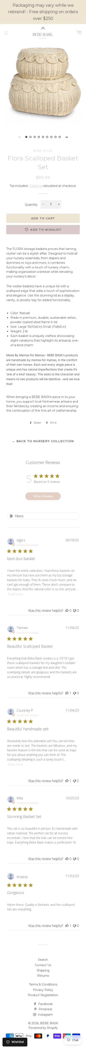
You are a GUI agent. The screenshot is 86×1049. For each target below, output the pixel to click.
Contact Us (43, 965)
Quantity (31, 205)
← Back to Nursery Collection (43, 441)
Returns (43, 976)
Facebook (45, 1004)
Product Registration (43, 995)
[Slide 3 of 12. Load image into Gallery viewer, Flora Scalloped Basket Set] (35, 137)
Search (43, 960)
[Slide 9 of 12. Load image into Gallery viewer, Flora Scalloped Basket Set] (60, 137)
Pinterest (45, 1009)
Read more (15, 594)
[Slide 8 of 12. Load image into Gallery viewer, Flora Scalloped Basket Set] (55, 137)
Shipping (35, 186)
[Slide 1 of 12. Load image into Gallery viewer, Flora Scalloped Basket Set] (26, 137)
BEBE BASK (49, 1023)
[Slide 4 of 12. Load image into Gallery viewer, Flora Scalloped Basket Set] (39, 137)
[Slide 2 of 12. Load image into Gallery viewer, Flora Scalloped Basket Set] (30, 137)
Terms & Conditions (43, 984)
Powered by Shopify (43, 1028)
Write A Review (43, 496)
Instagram (45, 1015)
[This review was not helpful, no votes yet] (74, 610)
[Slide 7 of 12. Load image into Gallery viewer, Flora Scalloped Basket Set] (51, 137)
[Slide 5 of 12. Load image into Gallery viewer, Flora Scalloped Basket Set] (43, 137)
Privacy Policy (43, 990)
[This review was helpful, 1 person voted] (67, 693)
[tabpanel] (43, 84)
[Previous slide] (19, 137)
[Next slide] (66, 137)
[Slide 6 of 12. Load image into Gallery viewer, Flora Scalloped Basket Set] (47, 137)
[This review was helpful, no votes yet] (67, 610)
